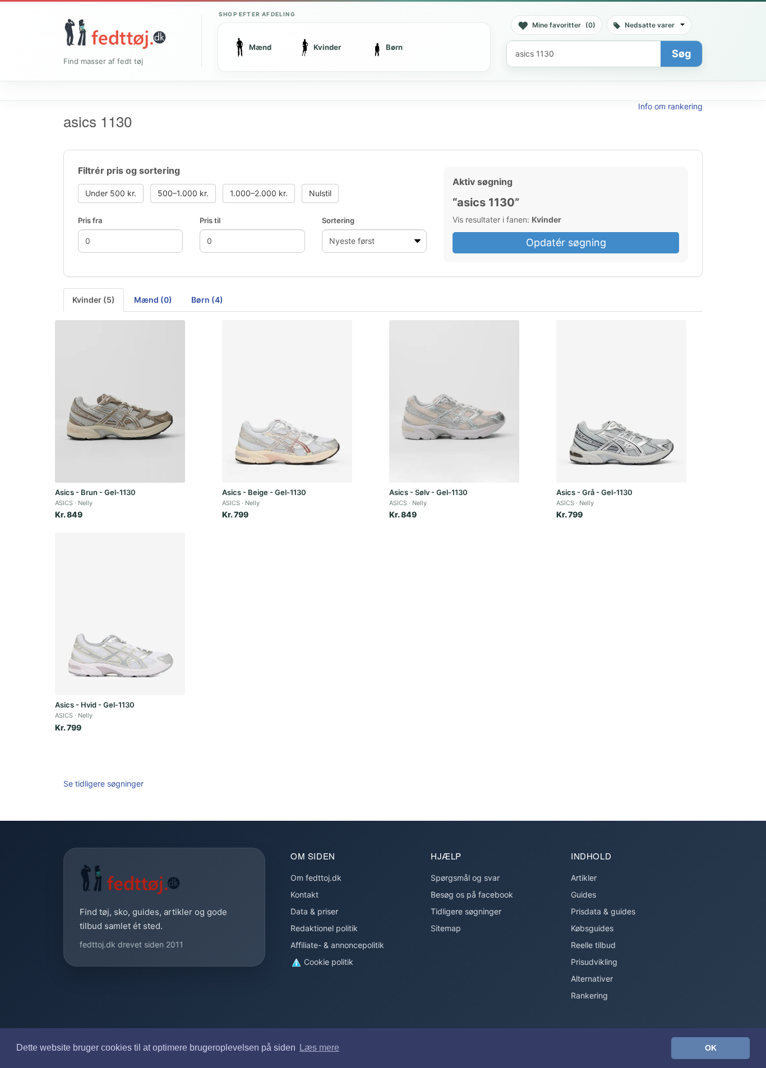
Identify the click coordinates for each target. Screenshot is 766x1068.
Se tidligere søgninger (103, 783)
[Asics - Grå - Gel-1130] (621, 401)
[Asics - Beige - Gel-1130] (287, 401)
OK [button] (711, 1047)
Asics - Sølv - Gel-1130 (428, 492)
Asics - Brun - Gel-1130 (95, 492)
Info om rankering (670, 106)
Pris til (210, 220)
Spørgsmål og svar (465, 877)
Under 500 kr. (110, 193)
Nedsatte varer (650, 25)
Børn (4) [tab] (207, 299)
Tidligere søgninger (466, 911)
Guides (583, 894)
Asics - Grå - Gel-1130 (594, 492)
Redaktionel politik (324, 928)
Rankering (589, 995)
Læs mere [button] (319, 1047)
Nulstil (320, 193)
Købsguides (592, 928)
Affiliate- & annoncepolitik (337, 945)
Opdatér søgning (566, 242)
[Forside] (115, 33)
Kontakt (304, 894)
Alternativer (592, 978)
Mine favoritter (564, 25)
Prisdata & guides (603, 911)
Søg (681, 53)
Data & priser (314, 911)
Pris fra (90, 220)
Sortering (338, 220)
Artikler (584, 877)
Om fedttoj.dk (316, 877)
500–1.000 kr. (183, 193)
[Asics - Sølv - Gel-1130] (454, 401)
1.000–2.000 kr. (259, 193)
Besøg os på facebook (472, 894)
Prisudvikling (594, 962)
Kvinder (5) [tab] (93, 299)
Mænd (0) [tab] (153, 299)
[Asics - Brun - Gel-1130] (120, 401)
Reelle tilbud (593, 945)
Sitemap (446, 928)
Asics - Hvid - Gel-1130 (95, 704)
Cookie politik (327, 962)
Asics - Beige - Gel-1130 (264, 492)
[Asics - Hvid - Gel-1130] (120, 614)
